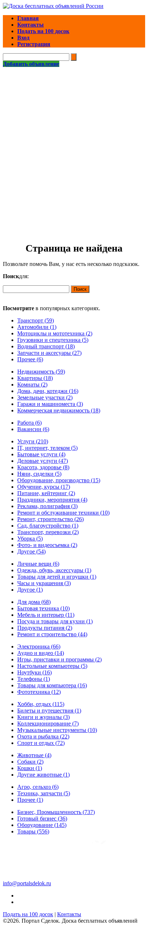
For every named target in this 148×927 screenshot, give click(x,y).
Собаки (30, 762)
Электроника (38, 646)
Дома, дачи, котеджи (47, 391)
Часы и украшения (44, 583)
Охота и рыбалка (43, 736)
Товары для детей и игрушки (56, 577)
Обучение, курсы (43, 487)
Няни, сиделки (39, 474)
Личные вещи (38, 564)
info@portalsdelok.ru (27, 883)
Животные (34, 755)
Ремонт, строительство (50, 519)
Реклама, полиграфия (47, 506)
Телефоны (33, 679)
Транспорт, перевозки (48, 532)
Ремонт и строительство (52, 634)
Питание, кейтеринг (46, 493)
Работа (29, 423)
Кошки (29, 768)
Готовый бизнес (42, 818)
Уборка (30, 538)
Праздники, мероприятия (52, 500)
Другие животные (43, 775)
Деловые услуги (42, 461)
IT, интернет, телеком (47, 448)
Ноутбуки (34, 672)
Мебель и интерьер (45, 615)
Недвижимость (41, 371)
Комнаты (32, 384)
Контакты (69, 914)
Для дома (34, 602)
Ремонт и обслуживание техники (63, 513)
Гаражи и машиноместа (50, 404)
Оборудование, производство (58, 480)
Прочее (30, 359)
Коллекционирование (48, 723)
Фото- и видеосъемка (47, 545)
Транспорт (35, 320)
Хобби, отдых (40, 704)
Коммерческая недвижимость (58, 410)
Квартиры (35, 378)
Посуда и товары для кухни (55, 621)
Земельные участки (45, 397)
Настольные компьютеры (52, 666)
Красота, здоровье (43, 467)
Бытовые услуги (41, 454)
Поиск (80, 289)
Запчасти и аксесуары (49, 353)
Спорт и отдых (41, 743)
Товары (33, 831)
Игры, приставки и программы (59, 659)
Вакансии (33, 429)
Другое (31, 551)
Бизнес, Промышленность (56, 812)
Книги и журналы (43, 717)
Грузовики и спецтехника (52, 340)
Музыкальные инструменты (57, 730)
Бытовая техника (43, 608)
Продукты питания (44, 628)
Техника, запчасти (43, 793)
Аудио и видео (40, 653)
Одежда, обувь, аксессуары (54, 570)
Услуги (32, 441)
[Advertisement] (74, 145)
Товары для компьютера (52, 685)
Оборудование (41, 825)
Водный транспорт (46, 346)
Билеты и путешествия (49, 710)
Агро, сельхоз (38, 787)
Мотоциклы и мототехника (54, 333)
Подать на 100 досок (28, 914)
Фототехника (39, 692)
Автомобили (36, 327)
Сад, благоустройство (47, 526)
